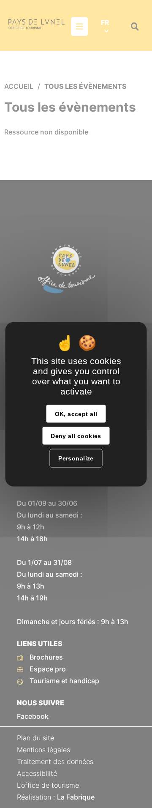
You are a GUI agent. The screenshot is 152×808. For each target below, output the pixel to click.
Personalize (76, 458)
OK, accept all (76, 413)
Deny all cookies (76, 435)
